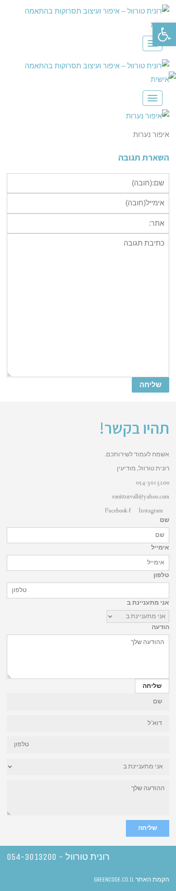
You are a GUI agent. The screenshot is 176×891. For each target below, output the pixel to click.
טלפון (161, 575)
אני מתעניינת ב (148, 603)
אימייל (160, 548)
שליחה (147, 828)
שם (164, 520)
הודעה (160, 627)
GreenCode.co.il (114, 879)
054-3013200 (152, 483)
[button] (164, 34)
